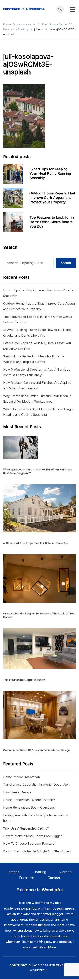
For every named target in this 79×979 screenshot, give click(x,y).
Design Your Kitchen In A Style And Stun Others (37, 851)
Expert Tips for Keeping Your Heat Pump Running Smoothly (50, 173)
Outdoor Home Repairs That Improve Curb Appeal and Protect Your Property (52, 197)
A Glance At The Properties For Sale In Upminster (35, 543)
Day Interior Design (17, 792)
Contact (54, 878)
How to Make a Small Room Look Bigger (32, 836)
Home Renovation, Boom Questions (29, 807)
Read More (48, 947)
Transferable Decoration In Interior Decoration (36, 784)
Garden (66, 872)
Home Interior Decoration (21, 777)
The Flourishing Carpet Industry (24, 679)
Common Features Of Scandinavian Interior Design (36, 750)
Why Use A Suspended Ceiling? (26, 828)
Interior (20, 872)
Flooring (46, 872)
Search (66, 263)
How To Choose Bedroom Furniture (28, 844)
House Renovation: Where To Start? (29, 800)
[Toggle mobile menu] (72, 9)
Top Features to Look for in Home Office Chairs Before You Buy (51, 221)
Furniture (26, 878)
